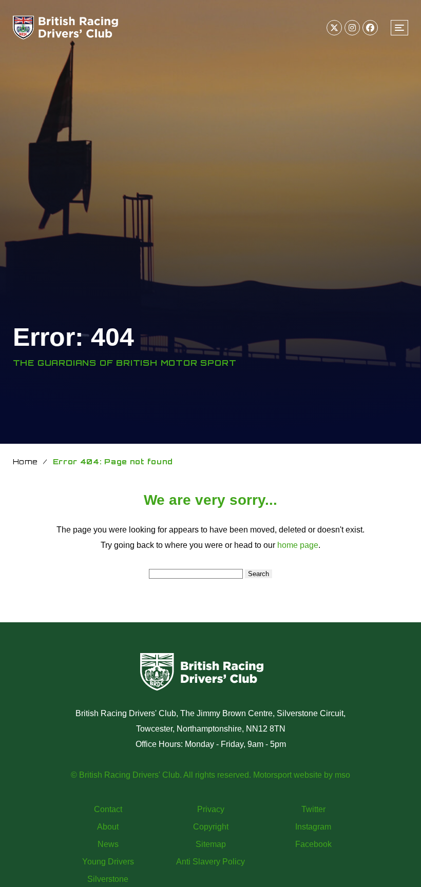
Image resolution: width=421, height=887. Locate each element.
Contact (108, 809)
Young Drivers (108, 861)
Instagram (313, 826)
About (108, 826)
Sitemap (211, 844)
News (108, 844)
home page (297, 545)
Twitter (313, 809)
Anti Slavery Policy (210, 861)
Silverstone (107, 879)
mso (342, 775)
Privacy (210, 809)
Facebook (313, 844)
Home (25, 461)
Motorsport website (287, 775)
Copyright (210, 826)
